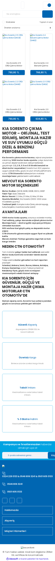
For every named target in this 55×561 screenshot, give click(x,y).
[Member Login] (22, 5)
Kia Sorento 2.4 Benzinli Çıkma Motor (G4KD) (41, 64)
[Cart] (48, 5)
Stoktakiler (10, 22)
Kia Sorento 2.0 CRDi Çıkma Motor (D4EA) (41, 110)
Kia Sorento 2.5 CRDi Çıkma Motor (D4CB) (13, 64)
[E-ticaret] (27, 559)
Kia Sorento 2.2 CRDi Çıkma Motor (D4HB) (13, 110)
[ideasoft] (12, 558)
